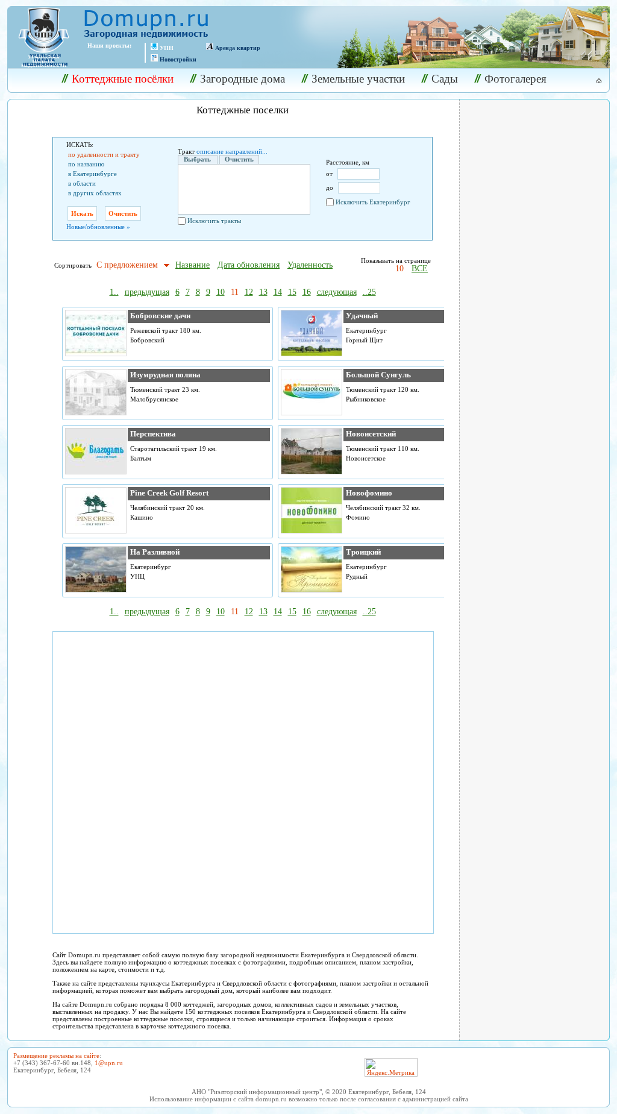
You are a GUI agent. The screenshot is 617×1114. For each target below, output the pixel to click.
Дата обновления (249, 264)
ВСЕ (420, 268)
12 (249, 292)
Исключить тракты (214, 220)
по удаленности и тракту (104, 154)
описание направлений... (232, 151)
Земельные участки (358, 78)
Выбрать (197, 159)
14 (278, 292)
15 (292, 292)
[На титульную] (592, 80)
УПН (167, 48)
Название (192, 264)
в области (82, 183)
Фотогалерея (515, 78)
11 (235, 292)
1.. (114, 292)
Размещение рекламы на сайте (56, 1055)
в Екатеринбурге (92, 173)
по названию (86, 164)
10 (399, 268)
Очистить (239, 159)
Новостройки (178, 59)
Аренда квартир (237, 48)
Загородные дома (242, 78)
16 (306, 292)
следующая (337, 292)
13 (263, 292)
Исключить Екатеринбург (373, 202)
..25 (369, 292)
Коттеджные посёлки (123, 78)
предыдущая (147, 292)
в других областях (95, 193)
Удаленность (310, 264)
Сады (444, 78)
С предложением (127, 264)
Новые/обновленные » (98, 226)
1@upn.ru (109, 1062)
